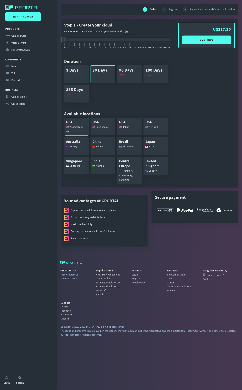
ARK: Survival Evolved (108, 274)
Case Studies (18, 103)
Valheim (100, 294)
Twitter (64, 306)
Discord (15, 80)
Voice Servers (18, 42)
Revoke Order (139, 282)
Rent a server (23, 16)
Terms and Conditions (179, 286)
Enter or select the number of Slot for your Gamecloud (93, 31)
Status (170, 282)
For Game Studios (177, 274)
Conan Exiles (103, 278)
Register (136, 278)
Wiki (13, 73)
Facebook (65, 310)
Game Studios (19, 96)
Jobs (169, 278)
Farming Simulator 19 (108, 282)
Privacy (171, 290)
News (14, 66)
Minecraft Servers (20, 49)
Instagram (66, 314)
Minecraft (101, 290)
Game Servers (18, 35)
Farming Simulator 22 (108, 286)
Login (135, 274)
